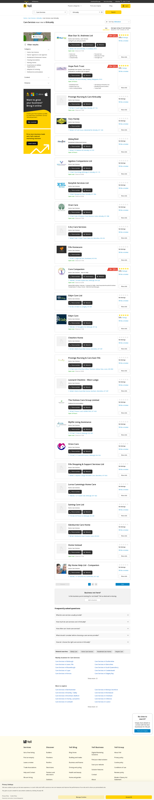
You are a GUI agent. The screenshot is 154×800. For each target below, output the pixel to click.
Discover (50, 747)
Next (122, 584)
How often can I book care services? (68, 629)
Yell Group (119, 747)
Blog (110, 6)
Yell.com (26, 1)
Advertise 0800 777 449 (122, 1)
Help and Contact (29, 772)
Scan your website (98, 765)
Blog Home (72, 752)
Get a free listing (108, 1)
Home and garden (75, 777)
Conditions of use (120, 767)
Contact (94, 775)
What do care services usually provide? (69, 615)
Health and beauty (75, 772)
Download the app (95, 1)
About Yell (117, 752)
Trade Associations (30, 767)
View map (37, 37)
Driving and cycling (75, 767)
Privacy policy (118, 757)
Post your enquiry (95, 6)
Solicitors (49, 780)
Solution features (97, 770)
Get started (32, 122)
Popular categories (74, 6)
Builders (49, 752)
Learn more (32, 143)
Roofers (49, 762)
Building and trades (75, 757)
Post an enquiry (29, 757)
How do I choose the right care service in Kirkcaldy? (73, 642)
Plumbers (49, 757)
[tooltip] (102, 12)
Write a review (123, 41)
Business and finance (76, 762)
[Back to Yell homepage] (28, 5)
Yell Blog (73, 747)
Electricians (50, 767)
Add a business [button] (92, 600)
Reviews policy (119, 772)
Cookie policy (118, 762)
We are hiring (28, 777)
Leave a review (28, 762)
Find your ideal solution (99, 760)
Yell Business (35, 1)
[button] (65, 12)
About (94, 780)
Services (27, 747)
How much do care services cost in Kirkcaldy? (71, 622)
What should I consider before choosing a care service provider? (77, 635)
